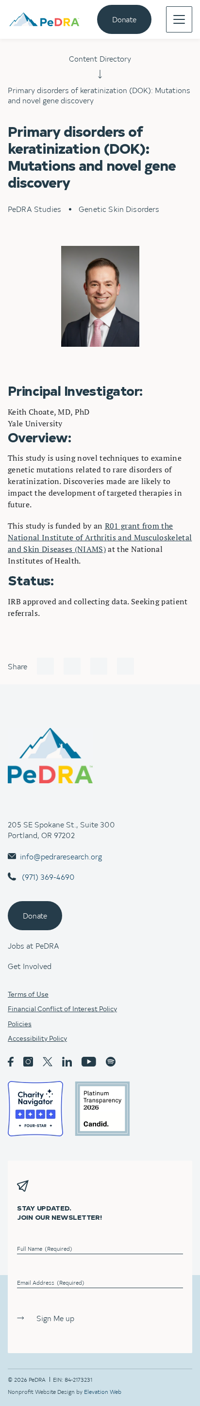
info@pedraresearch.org (61, 856)
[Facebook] (45, 666)
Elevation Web (102, 1391)
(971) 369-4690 (47, 877)
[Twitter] (72, 666)
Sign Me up (55, 1317)
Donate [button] (35, 915)
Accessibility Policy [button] (37, 1038)
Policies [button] (20, 1024)
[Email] (125, 666)
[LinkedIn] (98, 666)
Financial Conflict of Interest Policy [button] (62, 1009)
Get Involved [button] (29, 965)
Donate (124, 19)
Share (17, 666)
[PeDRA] (44, 19)
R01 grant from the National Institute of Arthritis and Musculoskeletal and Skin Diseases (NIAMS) (100, 537)
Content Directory (100, 58)
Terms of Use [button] (28, 994)
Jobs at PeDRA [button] (33, 945)
